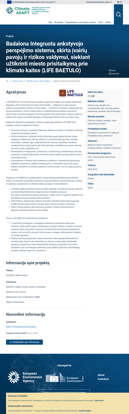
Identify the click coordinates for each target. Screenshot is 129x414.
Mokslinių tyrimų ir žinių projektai (38, 81)
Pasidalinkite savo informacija (25, 342)
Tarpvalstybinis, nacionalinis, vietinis (80, 22)
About (101, 374)
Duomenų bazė (17, 81)
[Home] (7, 81)
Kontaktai (103, 379)
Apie (50, 22)
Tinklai (108, 22)
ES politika (58, 22)
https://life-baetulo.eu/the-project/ (21, 327)
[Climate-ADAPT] (59, 10)
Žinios (100, 22)
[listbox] (31, 2)
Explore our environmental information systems (64, 392)
